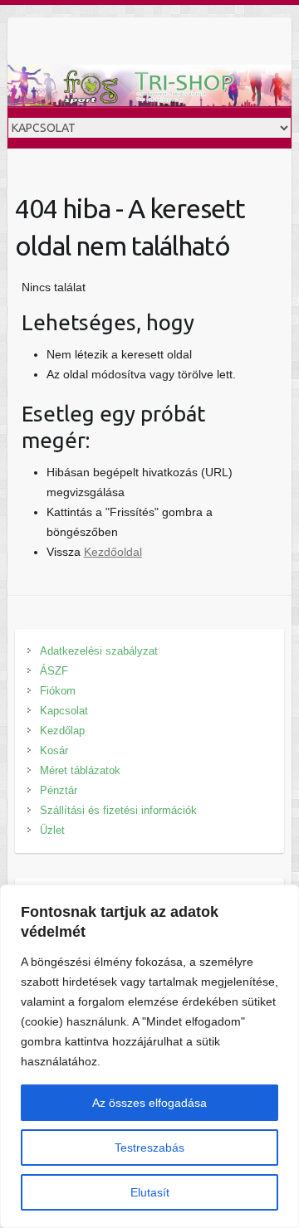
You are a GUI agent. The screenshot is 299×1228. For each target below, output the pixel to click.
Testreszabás (149, 1147)
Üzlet (52, 830)
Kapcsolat (64, 710)
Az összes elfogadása (149, 1102)
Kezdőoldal (113, 551)
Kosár (54, 750)
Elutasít (149, 1192)
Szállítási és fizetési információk (118, 810)
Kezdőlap (62, 730)
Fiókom (58, 691)
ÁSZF (54, 671)
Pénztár (58, 790)
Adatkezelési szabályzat (99, 651)
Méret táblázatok (80, 770)
